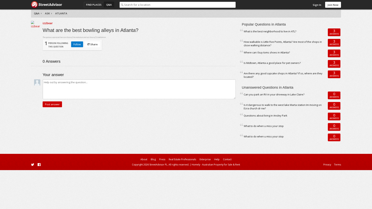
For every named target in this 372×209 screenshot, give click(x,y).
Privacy (327, 164)
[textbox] (180, 5)
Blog (153, 159)
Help (217, 159)
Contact (227, 159)
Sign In (317, 5)
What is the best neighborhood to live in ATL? (270, 31)
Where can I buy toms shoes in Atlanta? (267, 52)
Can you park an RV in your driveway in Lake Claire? (274, 94)
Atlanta (61, 13)
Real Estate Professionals (182, 159)
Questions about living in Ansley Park (265, 115)
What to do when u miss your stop (264, 126)
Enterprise (205, 159)
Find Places (94, 4)
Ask (47, 13)
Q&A (109, 4)
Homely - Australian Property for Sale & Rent (216, 164)
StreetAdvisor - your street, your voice (46, 4)
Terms (337, 164)
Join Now (333, 5)
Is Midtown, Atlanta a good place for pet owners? (272, 63)
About (143, 159)
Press (162, 159)
